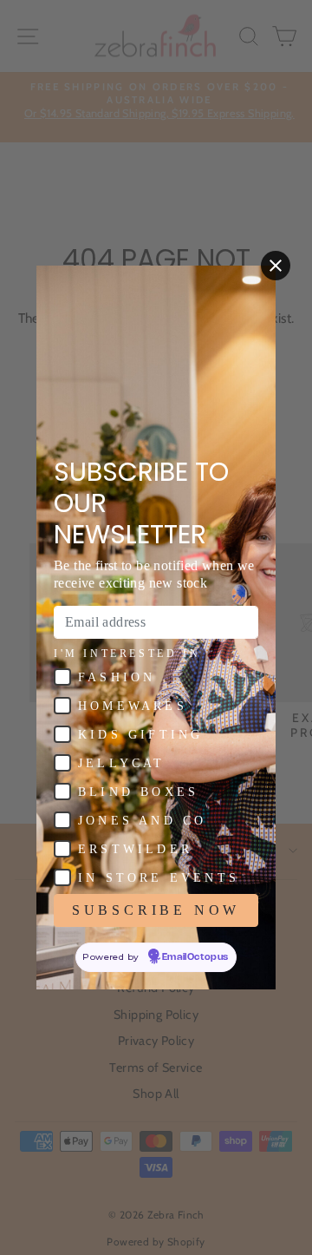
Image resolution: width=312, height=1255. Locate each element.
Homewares (132, 706)
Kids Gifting (140, 734)
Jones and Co (142, 820)
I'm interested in (127, 653)
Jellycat (122, 763)
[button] (62, 677)
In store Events (158, 877)
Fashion (116, 677)
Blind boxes (138, 791)
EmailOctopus (195, 957)
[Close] (275, 265)
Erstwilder (135, 849)
